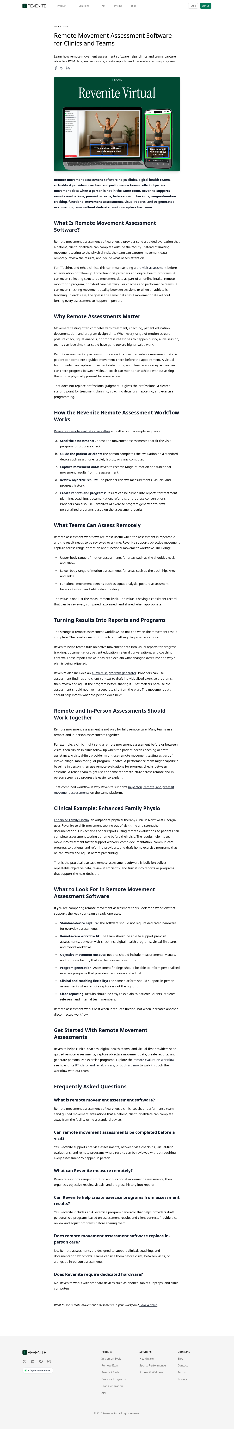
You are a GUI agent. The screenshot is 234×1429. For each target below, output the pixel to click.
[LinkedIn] (33, 1361)
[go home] (34, 1352)
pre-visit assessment (152, 268)
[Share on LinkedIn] (68, 68)
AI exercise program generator (114, 673)
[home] (34, 6)
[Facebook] (41, 1361)
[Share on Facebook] (55, 68)
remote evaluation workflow (153, 1060)
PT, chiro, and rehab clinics (94, 1065)
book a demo (129, 1065)
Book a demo (148, 1305)
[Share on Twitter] (62, 68)
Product (61, 5)
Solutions (84, 5)
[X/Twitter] (24, 1361)
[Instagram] (49, 1361)
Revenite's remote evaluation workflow (82, 431)
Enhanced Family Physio (71, 820)
